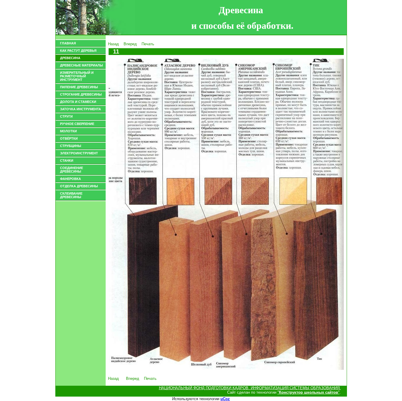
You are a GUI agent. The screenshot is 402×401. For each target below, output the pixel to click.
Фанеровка (70, 179)
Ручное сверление (77, 124)
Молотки (68, 131)
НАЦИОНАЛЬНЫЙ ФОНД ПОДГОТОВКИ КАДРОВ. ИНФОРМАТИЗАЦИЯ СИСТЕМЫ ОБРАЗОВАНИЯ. (250, 388)
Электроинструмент (79, 153)
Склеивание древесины (71, 195)
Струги (66, 116)
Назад (113, 44)
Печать (148, 44)
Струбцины (70, 146)
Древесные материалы (81, 65)
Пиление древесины (79, 87)
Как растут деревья (78, 50)
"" (309, 392)
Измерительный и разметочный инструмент (77, 76)
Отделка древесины (79, 186)
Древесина (70, 58)
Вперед (130, 44)
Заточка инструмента (80, 109)
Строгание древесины (81, 94)
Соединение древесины (71, 169)
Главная (68, 43)
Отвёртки (69, 138)
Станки (66, 160)
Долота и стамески (78, 101)
